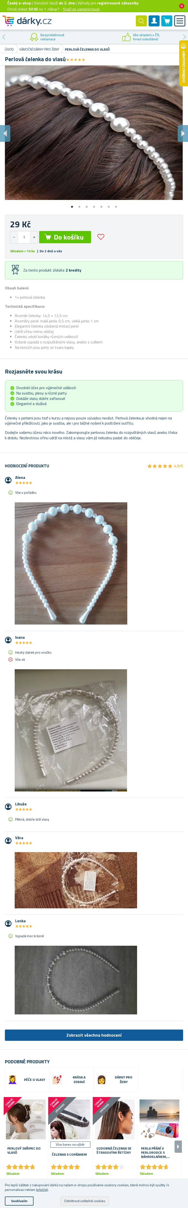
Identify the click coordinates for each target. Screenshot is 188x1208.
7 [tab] (116, 205)
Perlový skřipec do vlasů (24, 1150)
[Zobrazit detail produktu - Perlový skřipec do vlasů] (26, 1119)
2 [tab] (79, 205)
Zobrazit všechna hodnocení (94, 1035)
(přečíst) (42, 1189)
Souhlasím (19, 1200)
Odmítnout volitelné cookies (84, 1200)
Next (184, 37)
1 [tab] (72, 205)
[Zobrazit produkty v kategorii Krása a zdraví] (57, 1080)
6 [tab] (108, 205)
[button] (34, 237)
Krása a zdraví (79, 1079)
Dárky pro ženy (123, 1079)
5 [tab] (101, 205)
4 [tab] (94, 205)
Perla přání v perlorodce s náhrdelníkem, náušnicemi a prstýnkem (154, 1152)
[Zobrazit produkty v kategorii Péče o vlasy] (12, 1080)
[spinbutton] (24, 237)
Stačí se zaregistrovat (81, 9)
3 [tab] (86, 205)
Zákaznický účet (154, 25)
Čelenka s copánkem (69, 1155)
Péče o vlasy (34, 1079)
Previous (3, 37)
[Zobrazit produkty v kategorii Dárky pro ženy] (101, 1080)
